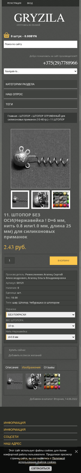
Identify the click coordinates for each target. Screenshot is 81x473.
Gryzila (39, 18)
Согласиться (40, 468)
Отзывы (49, 367)
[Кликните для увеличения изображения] (40, 158)
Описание (12, 367)
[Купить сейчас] (16, 350)
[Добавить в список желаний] (23, 355)
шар (14, 302)
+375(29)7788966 (60, 62)
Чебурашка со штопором (44, 302)
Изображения (31, 367)
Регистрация (14, 3)
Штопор (23, 302)
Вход (30, 3)
